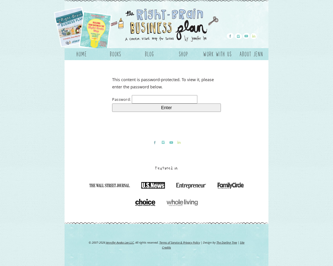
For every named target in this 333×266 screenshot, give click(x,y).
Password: (122, 99)
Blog (149, 54)
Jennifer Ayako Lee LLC (120, 242)
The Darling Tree (226, 242)
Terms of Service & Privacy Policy (179, 242)
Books (115, 54)
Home (81, 54)
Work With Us (217, 54)
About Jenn (251, 54)
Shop (183, 54)
